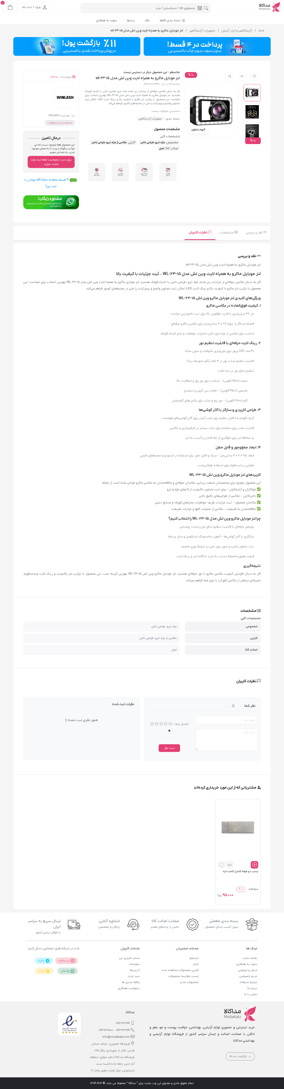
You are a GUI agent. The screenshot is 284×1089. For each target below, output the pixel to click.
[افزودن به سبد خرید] (254, 865)
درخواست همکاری (129, 988)
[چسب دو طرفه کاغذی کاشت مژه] (237, 827)
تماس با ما (250, 994)
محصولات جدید (189, 982)
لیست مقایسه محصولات (183, 976)
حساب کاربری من (129, 958)
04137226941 (123, 1023)
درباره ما (252, 988)
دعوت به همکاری (246, 964)
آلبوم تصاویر (198, 129)
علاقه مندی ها (131, 982)
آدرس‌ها (135, 970)
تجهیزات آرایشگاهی (150, 119)
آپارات (41, 971)
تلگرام (41, 960)
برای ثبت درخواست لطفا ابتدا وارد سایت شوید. (51, 162)
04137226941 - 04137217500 (114, 1030)
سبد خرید (134, 976)
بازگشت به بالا (239, 1056)
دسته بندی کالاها (171, 20)
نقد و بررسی (254, 232)
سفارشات (134, 964)
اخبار (195, 964)
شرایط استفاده (248, 982)
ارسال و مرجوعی (247, 970)
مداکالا (54, 77)
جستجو (194, 958)
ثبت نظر (169, 748)
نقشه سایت (249, 958)
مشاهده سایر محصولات (60, 122)
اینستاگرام (64, 960)
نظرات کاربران (198, 232)
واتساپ (65, 971)
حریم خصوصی (248, 976)
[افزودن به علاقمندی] (221, 865)
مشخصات (227, 232)
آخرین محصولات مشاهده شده (180, 970)
